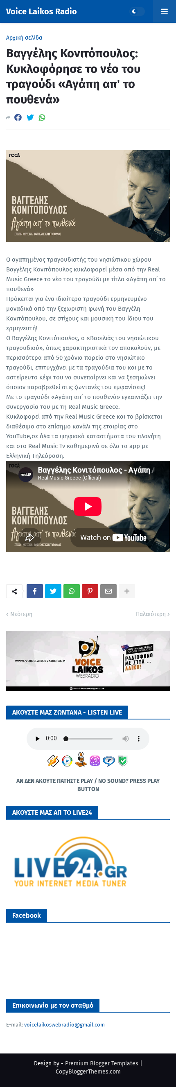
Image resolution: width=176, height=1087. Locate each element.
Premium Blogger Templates (101, 1063)
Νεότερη (21, 614)
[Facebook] (18, 117)
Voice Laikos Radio (41, 11)
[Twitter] (30, 117)
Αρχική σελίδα (24, 38)
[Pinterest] (90, 591)
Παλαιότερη (151, 614)
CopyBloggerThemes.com (88, 1071)
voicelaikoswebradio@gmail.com (64, 1025)
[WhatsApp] (42, 117)
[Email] (108, 591)
